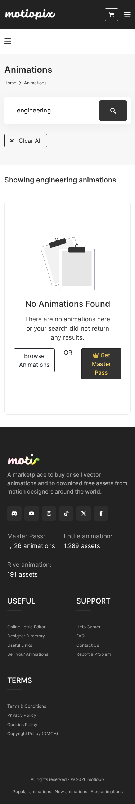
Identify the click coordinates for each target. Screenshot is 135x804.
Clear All (29, 140)
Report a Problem (93, 654)
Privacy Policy (21, 715)
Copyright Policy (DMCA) (32, 733)
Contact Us (87, 645)
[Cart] (111, 14)
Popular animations (32, 791)
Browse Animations (34, 360)
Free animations (107, 791)
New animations (71, 791)
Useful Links (19, 645)
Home (10, 82)
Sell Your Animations (27, 654)
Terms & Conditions (26, 706)
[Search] (113, 110)
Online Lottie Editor (26, 626)
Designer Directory (26, 636)
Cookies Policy (22, 724)
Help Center (88, 626)
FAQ (80, 636)
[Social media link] (14, 513)
